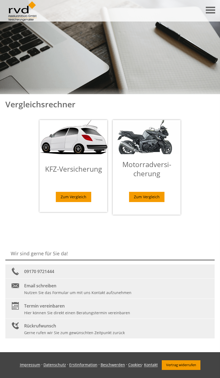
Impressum (30, 365)
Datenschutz (54, 365)
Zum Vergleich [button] (73, 196)
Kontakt (151, 365)
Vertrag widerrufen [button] (181, 364)
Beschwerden (113, 365)
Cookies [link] (135, 365)
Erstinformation (83, 365)
